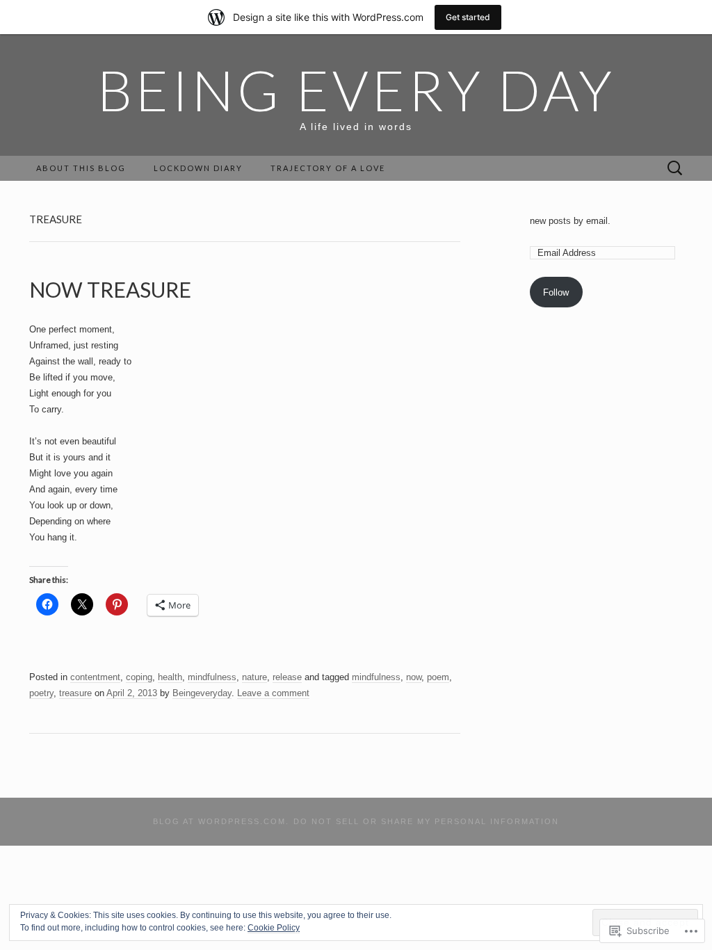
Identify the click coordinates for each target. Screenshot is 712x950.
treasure (75, 693)
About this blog (81, 167)
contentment (95, 677)
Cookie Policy (274, 928)
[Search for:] (675, 168)
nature (254, 677)
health (170, 677)
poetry (41, 693)
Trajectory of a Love (327, 167)
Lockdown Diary (198, 167)
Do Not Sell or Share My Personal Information (426, 821)
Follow (556, 292)
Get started (468, 17)
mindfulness (212, 677)
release (287, 677)
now (413, 677)
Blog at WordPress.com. (221, 821)
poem (438, 677)
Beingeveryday (202, 693)
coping (139, 677)
